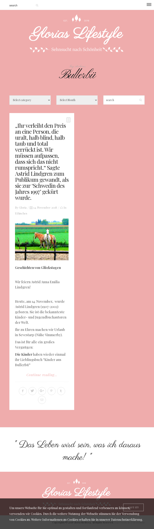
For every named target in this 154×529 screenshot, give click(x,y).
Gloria (22, 207)
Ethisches (21, 213)
